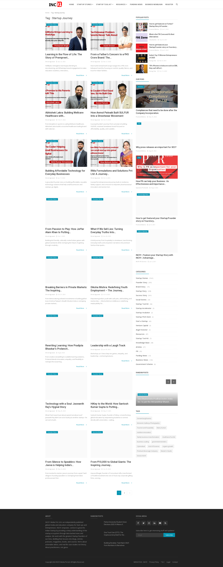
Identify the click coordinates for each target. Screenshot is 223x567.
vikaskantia (152, 40)
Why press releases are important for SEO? (156, 147)
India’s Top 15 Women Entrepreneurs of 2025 (163, 56)
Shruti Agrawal (50, 61)
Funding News (136, 4)
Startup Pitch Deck (143, 317)
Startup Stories (84, 4)
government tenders (159, 442)
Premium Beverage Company (147, 451)
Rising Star (152, 61)
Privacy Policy (154, 562)
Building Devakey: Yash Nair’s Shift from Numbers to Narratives (116, 544)
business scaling (143, 442)
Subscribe (169, 535)
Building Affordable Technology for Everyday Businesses (65, 172)
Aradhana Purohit (168, 437)
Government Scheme (144, 364)
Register (169, 4)
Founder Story (141, 282)
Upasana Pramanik (142, 188)
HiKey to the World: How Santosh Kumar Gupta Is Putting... (109, 405)
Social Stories (141, 299)
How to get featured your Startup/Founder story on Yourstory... (163, 46)
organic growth (168, 446)
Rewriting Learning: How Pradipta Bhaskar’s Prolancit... (64, 347)
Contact (175, 562)
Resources (121, 4)
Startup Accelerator (143, 308)
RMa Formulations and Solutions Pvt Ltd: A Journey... (111, 172)
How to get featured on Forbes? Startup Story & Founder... (161, 25)
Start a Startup (142, 321)
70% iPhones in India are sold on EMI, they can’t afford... (163, 67)
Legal (168, 562)
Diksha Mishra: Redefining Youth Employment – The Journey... (109, 289)
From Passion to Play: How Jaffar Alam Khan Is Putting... (64, 231)
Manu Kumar (161, 428)
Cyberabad (141, 446)
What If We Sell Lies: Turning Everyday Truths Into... (107, 231)
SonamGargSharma (144, 418)
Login (159, 4)
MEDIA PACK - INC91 (140, 562)
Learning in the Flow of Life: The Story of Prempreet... (63, 56)
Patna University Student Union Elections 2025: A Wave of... (115, 523)
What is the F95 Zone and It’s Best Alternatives (161, 35)
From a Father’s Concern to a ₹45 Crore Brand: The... (110, 56)
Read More (80, 75)
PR (137, 351)
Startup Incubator (143, 312)
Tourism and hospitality (145, 428)
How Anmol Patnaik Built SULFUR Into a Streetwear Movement (110, 114)
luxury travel (141, 456)
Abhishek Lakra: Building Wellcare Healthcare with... (64, 114)
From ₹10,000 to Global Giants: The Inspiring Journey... (111, 463)
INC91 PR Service (141, 261)
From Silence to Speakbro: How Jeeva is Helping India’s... (63, 463)
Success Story (141, 295)
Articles (139, 347)
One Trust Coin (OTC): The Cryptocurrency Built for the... (114, 534)
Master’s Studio (166, 451)
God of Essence (153, 446)
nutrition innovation (144, 432)
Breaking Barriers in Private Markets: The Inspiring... (66, 289)
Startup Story (141, 291)
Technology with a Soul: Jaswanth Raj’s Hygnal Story (64, 405)
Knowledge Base (142, 342)
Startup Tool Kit (104, 4)
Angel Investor (142, 330)
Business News (151, 4)
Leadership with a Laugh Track (108, 345)
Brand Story (141, 287)
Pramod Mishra (154, 29)
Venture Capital (142, 325)
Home (71, 4)
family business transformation (148, 437)
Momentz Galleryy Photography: (148, 423)
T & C (162, 562)
